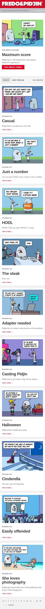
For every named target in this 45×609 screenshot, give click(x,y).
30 (40, 601)
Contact (40, 10)
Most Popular (18, 80)
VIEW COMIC (6, 130)
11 (31, 601)
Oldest (11, 605)
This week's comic (13, 67)
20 (37, 601)
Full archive (37, 80)
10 (27, 601)
